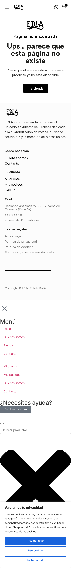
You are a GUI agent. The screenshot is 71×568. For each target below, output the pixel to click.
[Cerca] (67, 505)
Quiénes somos (16, 158)
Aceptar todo (36, 540)
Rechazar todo (35, 560)
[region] (35, 535)
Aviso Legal (13, 236)
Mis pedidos (14, 184)
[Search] (2, 423)
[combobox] (35, 430)
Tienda (8, 345)
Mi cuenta (12, 179)
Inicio (7, 328)
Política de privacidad (21, 242)
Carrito (10, 190)
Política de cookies (19, 247)
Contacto (12, 163)
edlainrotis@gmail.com (22, 220)
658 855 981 (14, 215)
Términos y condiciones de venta (29, 252)
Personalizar (35, 550)
